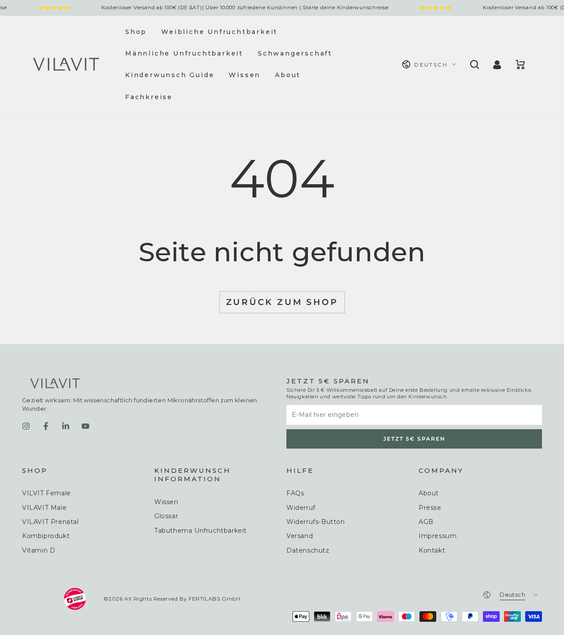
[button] (473, 64)
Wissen (166, 502)
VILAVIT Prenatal (50, 522)
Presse (430, 508)
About (429, 493)
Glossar (166, 516)
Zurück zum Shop (282, 302)
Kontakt (432, 550)
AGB (426, 522)
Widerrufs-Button (315, 522)
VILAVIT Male (44, 508)
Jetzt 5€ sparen (414, 438)
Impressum (437, 536)
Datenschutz (308, 550)
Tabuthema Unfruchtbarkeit (200, 531)
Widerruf (300, 508)
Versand (299, 536)
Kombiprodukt (46, 536)
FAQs (295, 493)
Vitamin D (38, 550)
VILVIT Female (46, 493)
